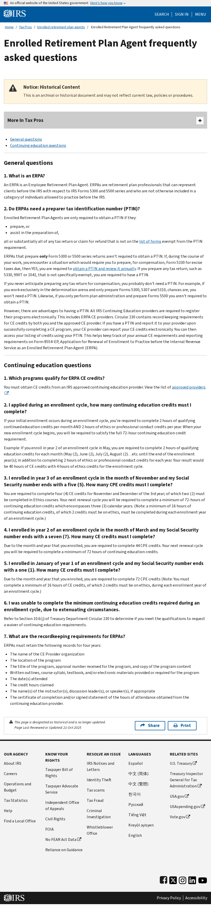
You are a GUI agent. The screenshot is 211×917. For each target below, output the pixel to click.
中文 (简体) (138, 773)
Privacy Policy (169, 898)
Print (186, 726)
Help (8, 810)
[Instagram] (182, 879)
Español (135, 763)
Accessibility (196, 898)
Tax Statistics (16, 800)
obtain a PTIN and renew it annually (104, 268)
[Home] (15, 13)
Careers (10, 773)
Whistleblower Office (100, 830)
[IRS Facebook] (163, 879)
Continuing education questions (38, 145)
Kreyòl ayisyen (141, 825)
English (135, 835)
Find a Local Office (20, 821)
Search (162, 14)
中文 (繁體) (138, 784)
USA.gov (177, 796)
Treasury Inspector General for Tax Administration (186, 780)
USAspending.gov (185, 806)
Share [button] (154, 726)
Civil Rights (55, 819)
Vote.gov (177, 817)
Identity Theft (99, 780)
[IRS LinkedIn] (192, 879)
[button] (182, 14)
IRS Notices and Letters (100, 766)
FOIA (49, 829)
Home (9, 27)
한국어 (134, 794)
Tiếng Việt (137, 814)
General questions (26, 139)
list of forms (150, 241)
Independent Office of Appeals (62, 805)
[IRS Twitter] (173, 879)
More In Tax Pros (25, 120)
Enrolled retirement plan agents (61, 27)
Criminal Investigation (99, 814)
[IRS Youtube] (202, 879)
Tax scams (96, 790)
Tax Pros (25, 27)
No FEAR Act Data (60, 839)
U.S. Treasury (181, 763)
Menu (200, 14)
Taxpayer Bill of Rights (59, 772)
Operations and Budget (17, 787)
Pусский (135, 804)
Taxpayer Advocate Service (61, 789)
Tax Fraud (95, 800)
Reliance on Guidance (64, 849)
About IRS (12, 763)
